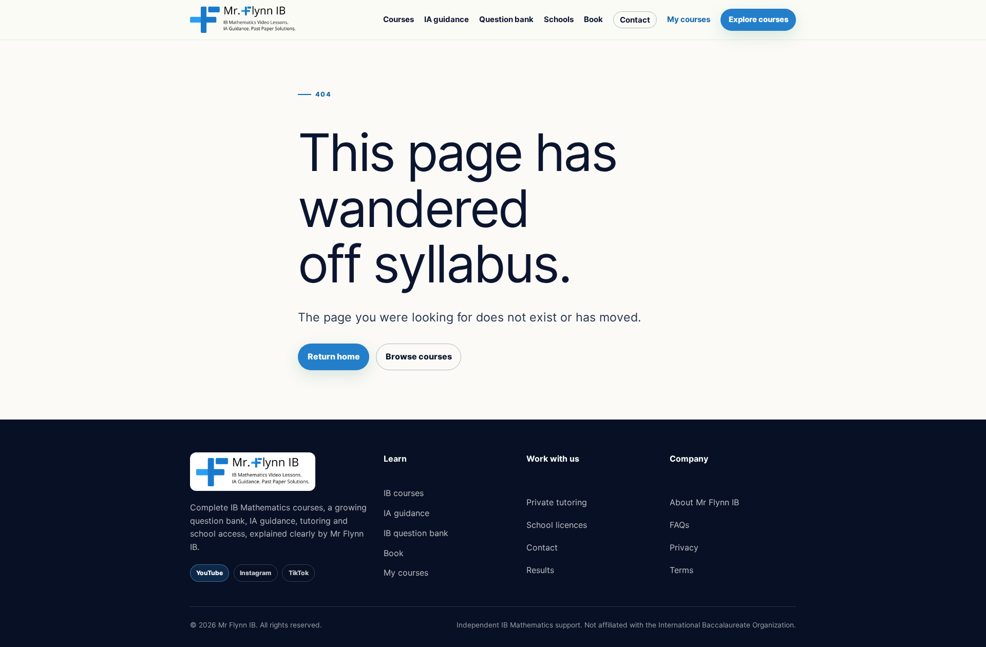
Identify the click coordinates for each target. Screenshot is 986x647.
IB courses (404, 493)
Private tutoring (556, 502)
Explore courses (758, 19)
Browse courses (419, 356)
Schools (559, 19)
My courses (688, 19)
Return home (334, 356)
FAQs (679, 525)
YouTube (209, 573)
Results (540, 570)
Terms (681, 570)
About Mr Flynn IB (704, 502)
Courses (398, 19)
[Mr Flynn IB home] (242, 19)
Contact (635, 20)
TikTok (299, 573)
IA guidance (446, 19)
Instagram (255, 573)
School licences (556, 525)
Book (593, 19)
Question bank (506, 19)
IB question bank (416, 533)
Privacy (684, 547)
